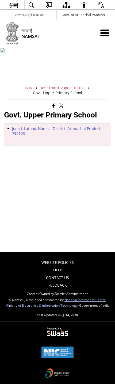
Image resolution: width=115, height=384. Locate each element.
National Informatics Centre (85, 300)
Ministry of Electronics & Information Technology (41, 305)
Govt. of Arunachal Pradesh (83, 14)
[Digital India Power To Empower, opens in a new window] (57, 373)
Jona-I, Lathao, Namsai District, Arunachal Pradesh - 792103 (58, 131)
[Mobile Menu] (104, 32)
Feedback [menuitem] (57, 285)
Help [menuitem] (57, 269)
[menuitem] (14, 5)
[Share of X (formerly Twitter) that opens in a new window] (61, 105)
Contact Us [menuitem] (57, 277)
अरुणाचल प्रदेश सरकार (30, 14)
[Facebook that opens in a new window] (53, 105)
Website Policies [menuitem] (57, 262)
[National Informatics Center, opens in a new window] (57, 353)
